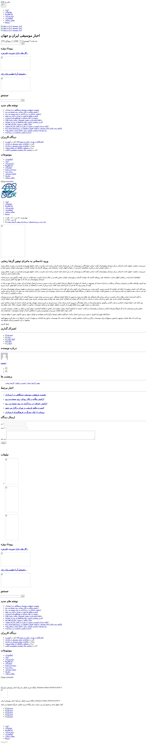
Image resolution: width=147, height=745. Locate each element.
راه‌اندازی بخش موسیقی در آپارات (17, 144)
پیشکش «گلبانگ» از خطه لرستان (17, 148)
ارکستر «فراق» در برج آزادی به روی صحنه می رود (23, 114)
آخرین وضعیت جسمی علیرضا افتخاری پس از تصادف (24, 122)
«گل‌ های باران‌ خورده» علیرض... (14, 53)
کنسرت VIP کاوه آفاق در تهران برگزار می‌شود (24, 142)
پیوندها (7, 22)
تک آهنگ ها (9, 14)
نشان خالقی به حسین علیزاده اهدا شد (18, 124)
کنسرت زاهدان (20, 383)
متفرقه (7, 176)
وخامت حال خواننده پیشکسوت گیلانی (18, 150)
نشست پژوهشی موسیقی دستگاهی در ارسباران (22, 110)
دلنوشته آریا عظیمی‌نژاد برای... (14, 74)
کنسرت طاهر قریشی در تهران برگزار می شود (21, 116)
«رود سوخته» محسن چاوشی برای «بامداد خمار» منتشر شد (26, 130)
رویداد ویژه (9, 172)
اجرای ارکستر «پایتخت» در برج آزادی (18, 132)
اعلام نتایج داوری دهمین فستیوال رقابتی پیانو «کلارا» (23, 120)
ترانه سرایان (9, 16)
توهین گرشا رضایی (33, 383)
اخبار (7, 10)
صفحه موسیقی (10, 174)
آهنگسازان (9, 18)
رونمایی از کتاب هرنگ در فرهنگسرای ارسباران (21, 118)
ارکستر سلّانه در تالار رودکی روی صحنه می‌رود (21, 112)
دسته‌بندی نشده (10, 169)
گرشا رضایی (9, 383)
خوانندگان (8, 12)
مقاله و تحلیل (10, 20)
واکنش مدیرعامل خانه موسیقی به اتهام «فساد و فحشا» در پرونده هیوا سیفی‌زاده (33, 128)
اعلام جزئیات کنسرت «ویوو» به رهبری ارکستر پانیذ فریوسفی (26, 126)
